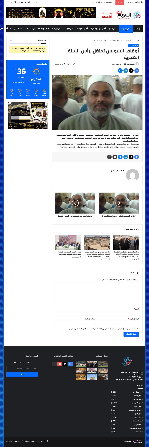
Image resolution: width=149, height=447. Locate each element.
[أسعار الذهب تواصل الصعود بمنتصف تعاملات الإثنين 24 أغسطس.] (81, 377)
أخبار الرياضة (57, 29)
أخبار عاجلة (69, 29)
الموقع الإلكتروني (89, 319)
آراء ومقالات (30, 29)
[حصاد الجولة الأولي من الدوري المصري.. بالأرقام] (92, 377)
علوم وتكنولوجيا (135, 428)
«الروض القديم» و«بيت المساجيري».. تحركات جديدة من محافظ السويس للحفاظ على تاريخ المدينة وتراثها (97, 254)
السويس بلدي (130, 64)
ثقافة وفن (18, 29)
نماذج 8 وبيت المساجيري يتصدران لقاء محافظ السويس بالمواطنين (69, 253)
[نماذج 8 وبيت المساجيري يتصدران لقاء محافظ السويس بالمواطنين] (68, 242)
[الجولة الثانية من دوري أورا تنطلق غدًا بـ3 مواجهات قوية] (81, 364)
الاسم (136, 309)
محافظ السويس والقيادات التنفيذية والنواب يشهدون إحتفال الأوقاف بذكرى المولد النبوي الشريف (126, 254)
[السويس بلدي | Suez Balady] (121, 15)
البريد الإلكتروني (133, 319)
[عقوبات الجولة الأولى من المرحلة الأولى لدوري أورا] (103, 364)
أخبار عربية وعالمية (98, 29)
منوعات (138, 432)
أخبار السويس (125, 29)
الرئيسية (137, 29)
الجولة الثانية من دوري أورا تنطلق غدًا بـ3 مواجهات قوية (96, 2)
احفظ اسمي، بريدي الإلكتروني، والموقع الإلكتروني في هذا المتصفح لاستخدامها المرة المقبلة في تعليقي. (103, 328)
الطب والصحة (43, 29)
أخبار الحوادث (82, 29)
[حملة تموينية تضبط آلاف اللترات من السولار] (103, 377)
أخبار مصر (113, 29)
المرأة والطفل (136, 421)
